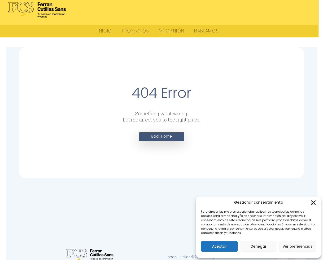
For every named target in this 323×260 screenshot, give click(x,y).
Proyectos (135, 31)
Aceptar (219, 246)
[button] (313, 202)
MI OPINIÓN (171, 31)
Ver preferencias (298, 246)
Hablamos (206, 31)
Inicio (105, 31)
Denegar (258, 246)
